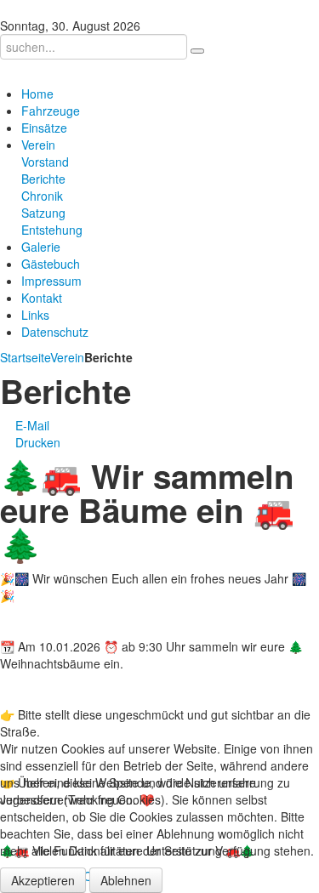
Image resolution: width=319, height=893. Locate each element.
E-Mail (30, 425)
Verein (67, 357)
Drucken (36, 442)
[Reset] (197, 51)
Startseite (25, 357)
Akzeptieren (43, 880)
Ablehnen (125, 880)
